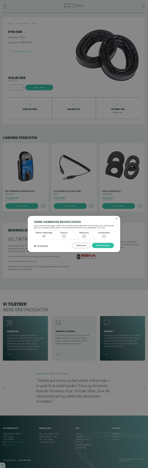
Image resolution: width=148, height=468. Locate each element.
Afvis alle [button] (81, 245)
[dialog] (74, 234)
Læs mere (101, 227)
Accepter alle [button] (102, 245)
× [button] (116, 219)
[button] (41, 246)
